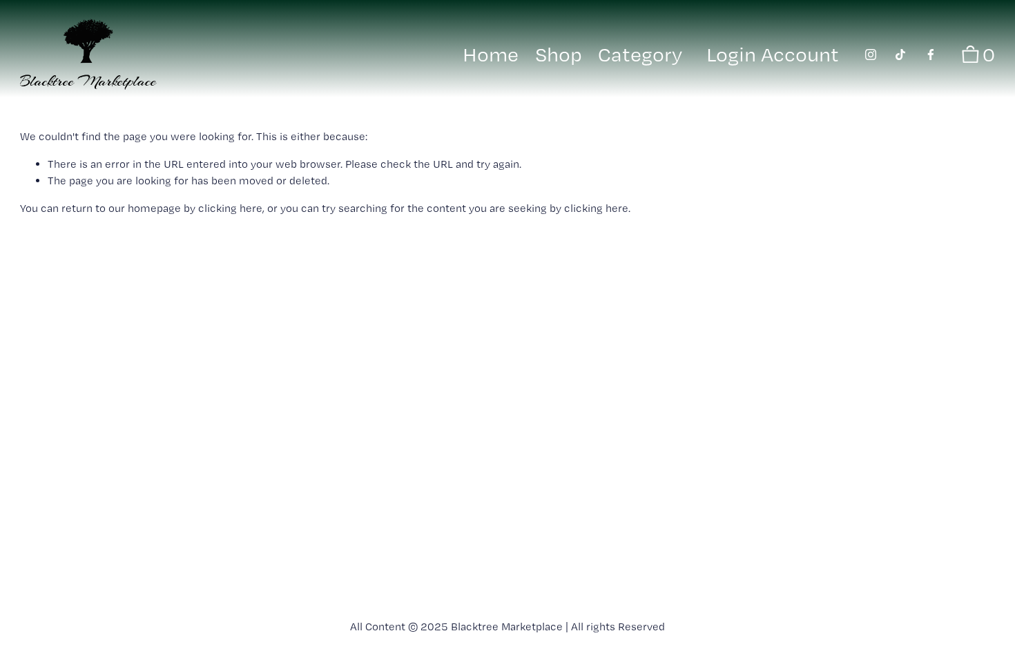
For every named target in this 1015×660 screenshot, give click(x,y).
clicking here (230, 208)
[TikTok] (900, 54)
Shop (558, 53)
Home (491, 53)
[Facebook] (931, 54)
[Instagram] (871, 54)
